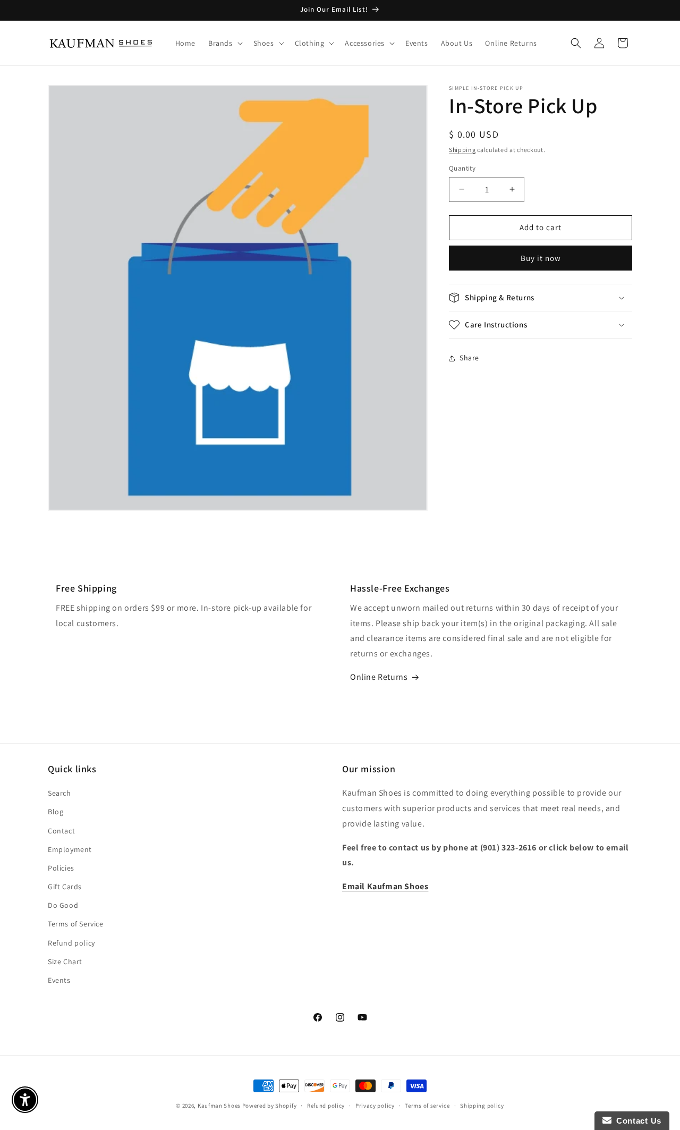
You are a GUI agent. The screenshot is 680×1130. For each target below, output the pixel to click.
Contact (61, 831)
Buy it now (541, 258)
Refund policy (71, 943)
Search (59, 793)
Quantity (462, 168)
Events (59, 980)
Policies (61, 868)
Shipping (462, 150)
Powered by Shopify (269, 1105)
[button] (224, 43)
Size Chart (65, 961)
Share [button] (469, 357)
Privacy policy (375, 1105)
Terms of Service (76, 924)
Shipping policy (482, 1105)
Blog (55, 812)
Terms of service (427, 1105)
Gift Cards (65, 886)
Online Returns (378, 676)
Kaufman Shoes (219, 1105)
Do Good (63, 905)
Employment (70, 849)
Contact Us (636, 1120)
